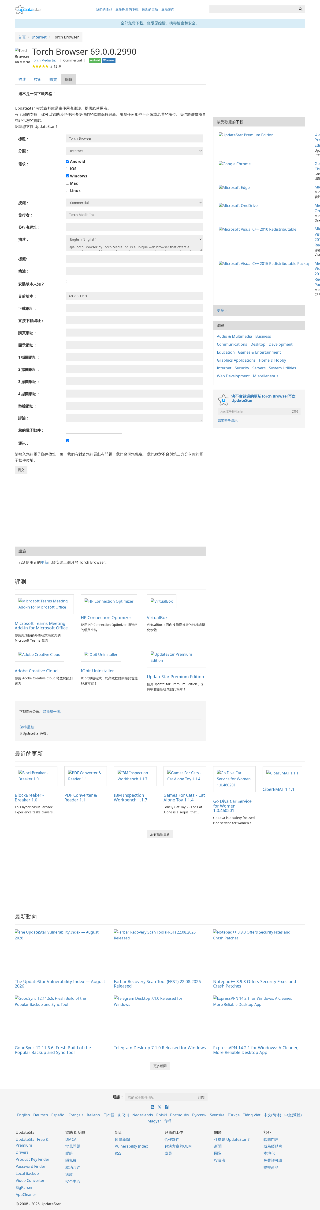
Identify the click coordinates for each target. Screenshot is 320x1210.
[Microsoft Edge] (235, 187)
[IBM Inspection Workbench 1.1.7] (135, 775)
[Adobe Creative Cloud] (39, 654)
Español (58, 1115)
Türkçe (234, 1115)
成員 (168, 1153)
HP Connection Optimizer (106, 617)
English (23, 1115)
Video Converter (30, 1180)
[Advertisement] (110, 509)
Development (281, 344)
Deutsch (40, 1115)
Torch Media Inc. (44, 60)
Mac (73, 183)
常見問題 (72, 1146)
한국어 (123, 1115)
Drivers (22, 1152)
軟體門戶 (271, 1139)
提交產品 (271, 1167)
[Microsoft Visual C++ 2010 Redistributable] (258, 228)
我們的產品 (104, 9)
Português (179, 1115)
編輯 (68, 79)
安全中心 (72, 1181)
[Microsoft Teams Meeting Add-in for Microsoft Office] (44, 603)
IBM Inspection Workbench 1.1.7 (130, 797)
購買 (53, 79)
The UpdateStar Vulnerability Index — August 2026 (60, 984)
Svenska (217, 1115)
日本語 (109, 1115)
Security (242, 368)
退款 (69, 1174)
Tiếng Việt (251, 1115)
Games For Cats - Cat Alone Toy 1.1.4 (184, 797)
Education (226, 352)
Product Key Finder (32, 1159)
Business (263, 336)
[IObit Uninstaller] (101, 654)
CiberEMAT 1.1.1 (278, 789)
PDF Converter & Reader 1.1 (80, 797)
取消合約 (72, 1167)
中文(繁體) (293, 1115)
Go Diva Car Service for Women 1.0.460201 (232, 805)
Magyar (154, 1121)
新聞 (218, 1146)
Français (76, 1115)
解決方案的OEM (178, 1146)
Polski (161, 1115)
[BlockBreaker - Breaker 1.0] (36, 775)
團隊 (218, 1153)
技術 (37, 79)
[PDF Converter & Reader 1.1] (85, 775)
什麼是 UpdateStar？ (232, 1139)
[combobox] (252, 9)
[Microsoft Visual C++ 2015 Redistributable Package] (264, 263)
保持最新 (26, 727)
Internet (224, 368)
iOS (72, 168)
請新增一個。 (53, 711)
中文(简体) (272, 1115)
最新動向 (168, 9)
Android (77, 161)
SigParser (24, 1187)
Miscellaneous (265, 376)
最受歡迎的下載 (126, 9)
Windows (78, 176)
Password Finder (30, 1166)
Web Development (233, 376)
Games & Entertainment (259, 352)
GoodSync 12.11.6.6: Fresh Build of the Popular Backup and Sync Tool (53, 1050)
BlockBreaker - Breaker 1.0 (29, 797)
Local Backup (27, 1173)
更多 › (222, 310)
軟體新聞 (122, 1139)
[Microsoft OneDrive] (239, 205)
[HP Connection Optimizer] (109, 601)
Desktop (257, 344)
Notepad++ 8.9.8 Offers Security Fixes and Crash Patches (254, 984)
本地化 (269, 1153)
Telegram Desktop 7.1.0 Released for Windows (160, 1047)
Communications (232, 344)
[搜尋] (300, 9)
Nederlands (142, 1115)
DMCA (70, 1139)
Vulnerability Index (131, 1146)
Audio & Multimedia (234, 336)
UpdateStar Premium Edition (175, 676)
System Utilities (282, 368)
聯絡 (69, 1153)
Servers (259, 368)
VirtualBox (157, 617)
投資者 (219, 1160)
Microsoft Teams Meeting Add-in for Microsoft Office (41, 625)
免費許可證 (273, 1160)
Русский (199, 1115)
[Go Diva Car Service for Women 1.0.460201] (234, 778)
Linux (75, 190)
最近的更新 (150, 9)
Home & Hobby (272, 360)
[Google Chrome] (236, 163)
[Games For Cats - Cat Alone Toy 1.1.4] (184, 775)
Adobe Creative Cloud (36, 671)
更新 (44, 562)
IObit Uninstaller (97, 671)
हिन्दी (167, 1121)
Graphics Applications (236, 360)
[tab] (22, 79)
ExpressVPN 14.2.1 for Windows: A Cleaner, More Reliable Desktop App (255, 1050)
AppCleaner (26, 1194)
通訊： (118, 1096)
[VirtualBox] (162, 601)
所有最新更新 (160, 834)
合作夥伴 (171, 1139)
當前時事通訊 (228, 420)
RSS (118, 1153)
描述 (22, 79)
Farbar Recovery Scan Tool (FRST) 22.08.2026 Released (157, 984)
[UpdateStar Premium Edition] (176, 657)
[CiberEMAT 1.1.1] (282, 772)
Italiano (93, 1115)
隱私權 (71, 1160)
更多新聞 (160, 1066)
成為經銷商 (273, 1146)
